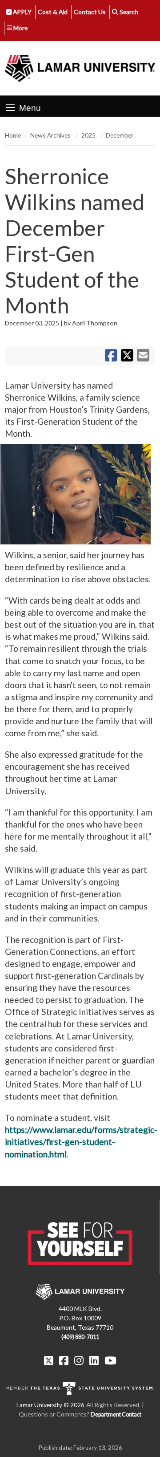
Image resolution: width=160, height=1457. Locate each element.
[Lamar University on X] (48, 1360)
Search (128, 12)
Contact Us (90, 12)
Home (13, 135)
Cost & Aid (53, 12)
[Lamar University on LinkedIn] (94, 1360)
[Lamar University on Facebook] (63, 1360)
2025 (89, 135)
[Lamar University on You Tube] (110, 1360)
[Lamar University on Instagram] (78, 1360)
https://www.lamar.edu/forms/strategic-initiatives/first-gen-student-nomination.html (81, 1141)
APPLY (22, 12)
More (20, 28)
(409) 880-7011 (80, 1337)
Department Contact (116, 1414)
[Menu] (10, 107)
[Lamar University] (80, 68)
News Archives (51, 135)
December (119, 135)
